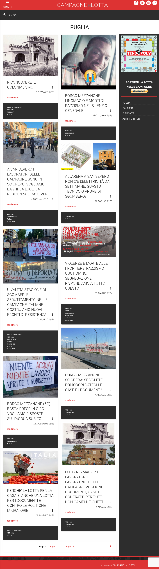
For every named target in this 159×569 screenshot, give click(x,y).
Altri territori (131, 119)
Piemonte (11, 344)
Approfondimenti (14, 107)
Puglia (9, 114)
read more (12, 97)
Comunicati (70, 133)
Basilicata (11, 339)
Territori (11, 221)
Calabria (11, 342)
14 (70, 546)
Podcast (10, 112)
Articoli (10, 110)
